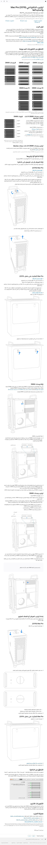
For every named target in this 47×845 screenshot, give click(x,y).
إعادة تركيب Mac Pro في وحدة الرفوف (34, 763)
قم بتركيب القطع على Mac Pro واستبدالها (33, 821)
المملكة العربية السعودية (4, 842)
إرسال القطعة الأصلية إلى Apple (17, 816)
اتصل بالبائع (11, 825)
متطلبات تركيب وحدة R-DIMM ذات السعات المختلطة (20, 389)
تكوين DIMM (30, 134)
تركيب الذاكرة (24, 20)
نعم (33, 835)
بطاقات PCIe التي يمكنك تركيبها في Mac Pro (25, 819)
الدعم (42, 839)
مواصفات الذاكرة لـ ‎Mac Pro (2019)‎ (31, 818)
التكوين (36, 149)
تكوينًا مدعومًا (36, 129)
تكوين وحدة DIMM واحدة (39, 59)
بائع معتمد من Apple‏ (27, 41)
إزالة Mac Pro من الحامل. (37, 292)
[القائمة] (1, 1)
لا (29, 835)
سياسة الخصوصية (25, 842)
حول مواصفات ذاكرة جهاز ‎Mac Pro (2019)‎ (27, 37)
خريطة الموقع (13, 842)
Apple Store (35, 41)
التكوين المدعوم (40, 389)
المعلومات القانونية (19, 842)
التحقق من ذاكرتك (10, 20)
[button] (7, 1)
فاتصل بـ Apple (40, 42)
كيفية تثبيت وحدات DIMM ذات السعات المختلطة (33, 57)
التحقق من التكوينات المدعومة (38, 21)
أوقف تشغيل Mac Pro (37, 170)
